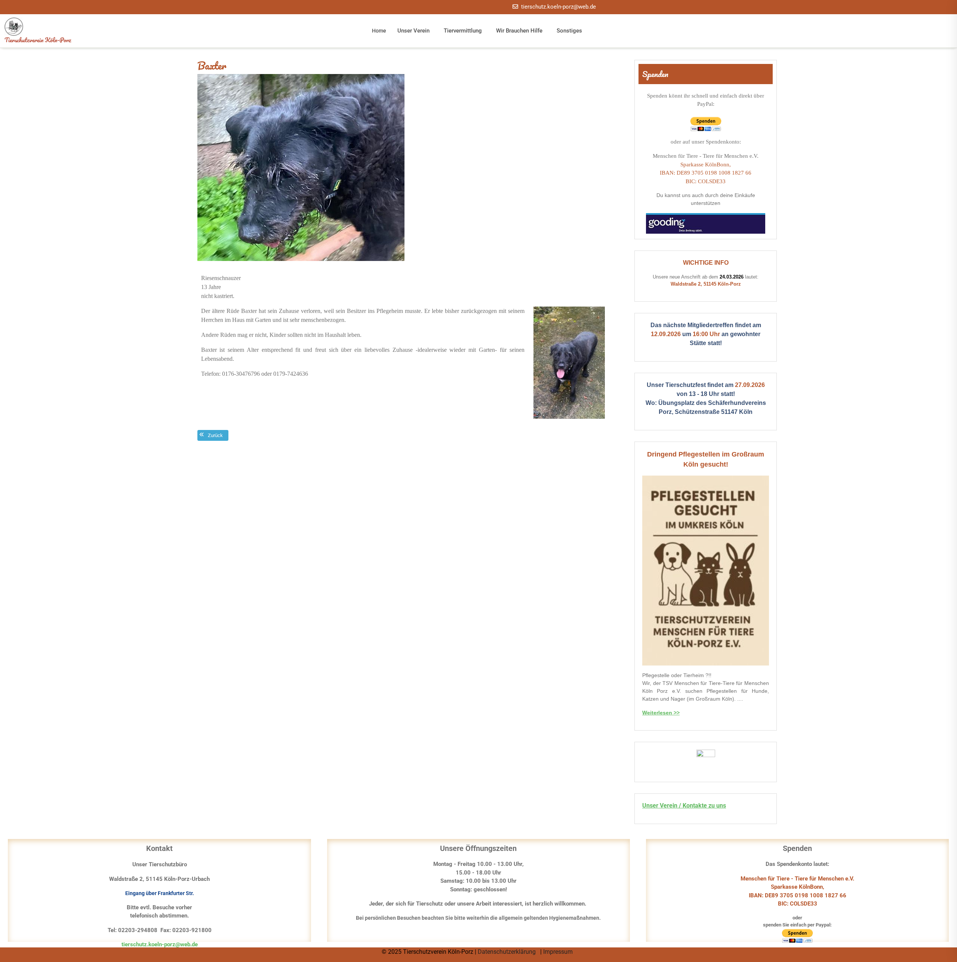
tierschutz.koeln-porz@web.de (558, 6)
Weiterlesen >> (661, 713)
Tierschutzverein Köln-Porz (37, 40)
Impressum (558, 951)
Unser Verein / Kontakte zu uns (684, 805)
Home (379, 31)
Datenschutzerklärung (507, 951)
